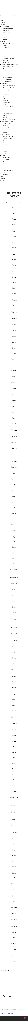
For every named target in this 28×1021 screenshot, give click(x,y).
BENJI (14, 282)
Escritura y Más (5, 26)
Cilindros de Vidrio (7, 123)
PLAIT (14, 699)
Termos (5, 132)
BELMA (14, 271)
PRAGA (14, 711)
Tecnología (4, 83)
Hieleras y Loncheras (8, 113)
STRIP (14, 844)
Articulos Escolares (7, 62)
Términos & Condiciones (21, 1006)
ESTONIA (14, 461)
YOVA (14, 961)
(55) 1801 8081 (24, 8)
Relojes (5, 56)
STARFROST (14, 819)
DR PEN (14, 424)
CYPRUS (14, 388)
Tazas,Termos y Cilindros (7, 121)
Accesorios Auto (7, 69)
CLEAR (14, 353)
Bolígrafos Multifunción (8, 33)
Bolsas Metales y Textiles (8, 107)
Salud (4, 104)
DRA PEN (14, 436)
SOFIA (14, 768)
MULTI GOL (14, 627)
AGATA (14, 213)
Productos (2, 24)
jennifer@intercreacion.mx (21, 4)
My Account (4, 1018)
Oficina (3, 41)
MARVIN (14, 589)
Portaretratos (6, 147)
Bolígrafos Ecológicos (8, 37)
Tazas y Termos (7, 157)
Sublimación (4, 155)
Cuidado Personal (7, 102)
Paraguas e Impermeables (9, 119)
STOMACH (14, 833)
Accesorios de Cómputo (8, 88)
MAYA (14, 601)
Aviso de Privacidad (22, 1004)
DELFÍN (14, 412)
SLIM (14, 757)
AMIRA (14, 236)
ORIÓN (14, 664)
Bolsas (4, 109)
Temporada (2, 178)
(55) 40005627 (24, 12)
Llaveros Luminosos (7, 77)
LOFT (14, 552)
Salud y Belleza (5, 94)
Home (1, 20)
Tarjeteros (5, 60)
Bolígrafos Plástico (7, 30)
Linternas (5, 75)
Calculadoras (6, 47)
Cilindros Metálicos (7, 126)
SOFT (14, 780)
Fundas (4, 164)
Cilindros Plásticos (7, 128)
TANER (14, 855)
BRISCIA (14, 306)
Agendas (5, 45)
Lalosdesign (10, 1013)
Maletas (5, 115)
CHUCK (14, 342)
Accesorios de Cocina (8, 136)
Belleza (4, 98)
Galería (25, 999)
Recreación (5, 174)
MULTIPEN (14, 640)
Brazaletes (5, 172)
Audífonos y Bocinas (8, 90)
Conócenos (2, 22)
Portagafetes (6, 54)
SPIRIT (14, 791)
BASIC (14, 259)
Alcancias (5, 151)
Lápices (5, 39)
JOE (14, 541)
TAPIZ (14, 867)
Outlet (1, 176)
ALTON (14, 225)
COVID (4, 96)
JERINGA (14, 531)
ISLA (14, 507)
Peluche (5, 149)
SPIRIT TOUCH (14, 806)
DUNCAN (14, 449)
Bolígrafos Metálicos (8, 28)
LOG (14, 563)
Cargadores (5, 92)
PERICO (14, 688)
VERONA (14, 950)
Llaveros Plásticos (7, 81)
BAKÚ (14, 248)
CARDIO (14, 330)
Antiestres (5, 100)
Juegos (4, 153)
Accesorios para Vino (8, 138)
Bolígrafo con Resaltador (9, 35)
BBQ (4, 140)
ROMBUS (14, 723)
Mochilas (5, 117)
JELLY (14, 518)
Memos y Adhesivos (8, 52)
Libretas (5, 49)
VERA (14, 937)
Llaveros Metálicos (7, 79)
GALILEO (14, 474)
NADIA (14, 652)
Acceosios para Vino (8, 66)
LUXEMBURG (14, 577)
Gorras (4, 111)
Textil (4, 161)
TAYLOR (14, 890)
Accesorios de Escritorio (8, 43)
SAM (14, 746)
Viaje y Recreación (6, 168)
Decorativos (6, 159)
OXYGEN (14, 676)
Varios (4, 166)
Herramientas (6, 73)
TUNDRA (14, 913)
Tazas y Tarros (6, 130)
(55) (4, 978)
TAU (14, 878)
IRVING (14, 496)
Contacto (2, 180)
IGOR (14, 485)
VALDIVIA (14, 926)
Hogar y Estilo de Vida (7, 134)
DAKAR (14, 400)
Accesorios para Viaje (8, 170)
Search (14, 1018)
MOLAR (14, 613)
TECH (14, 901)
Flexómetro (6, 71)
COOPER (14, 376)
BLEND (14, 294)
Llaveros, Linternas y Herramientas (10, 64)
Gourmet (5, 142)
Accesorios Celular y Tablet (9, 85)
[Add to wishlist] (14, 208)
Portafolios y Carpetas (8, 58)
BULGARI (14, 318)
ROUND (14, 735)
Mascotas (5, 145)
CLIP (14, 364)
